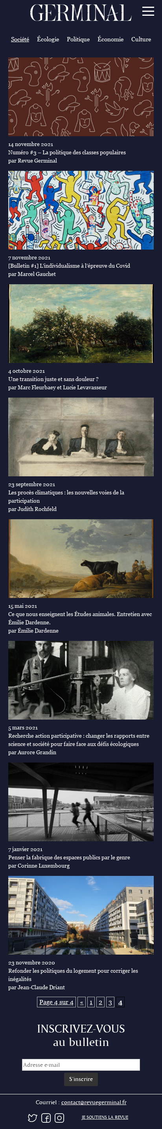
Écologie (48, 39)
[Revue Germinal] (81, 13)
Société (20, 39)
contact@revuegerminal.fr (94, 1102)
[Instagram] (59, 1117)
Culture (141, 39)
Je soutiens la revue (105, 1117)
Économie (110, 39)
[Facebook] (46, 1117)
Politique (78, 39)
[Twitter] (32, 1117)
